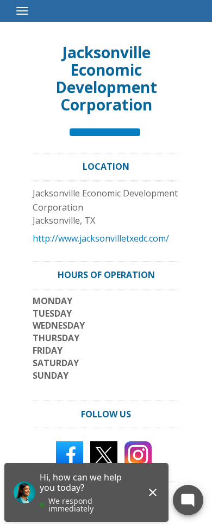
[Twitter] (103, 454)
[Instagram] (138, 454)
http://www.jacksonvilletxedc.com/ (101, 238)
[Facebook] (69, 454)
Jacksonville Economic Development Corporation (106, 78)
